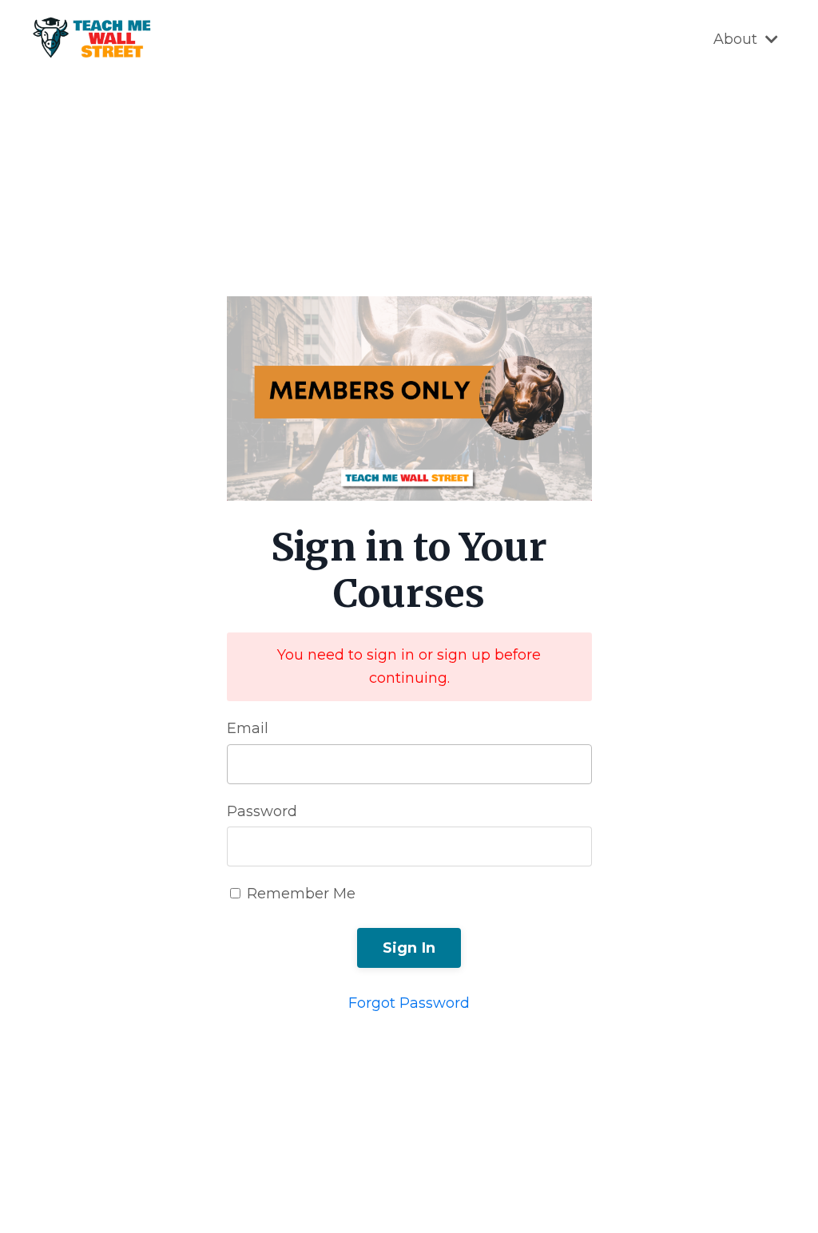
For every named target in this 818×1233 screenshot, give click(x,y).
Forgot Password (409, 1003)
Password (262, 811)
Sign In (409, 948)
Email (247, 728)
